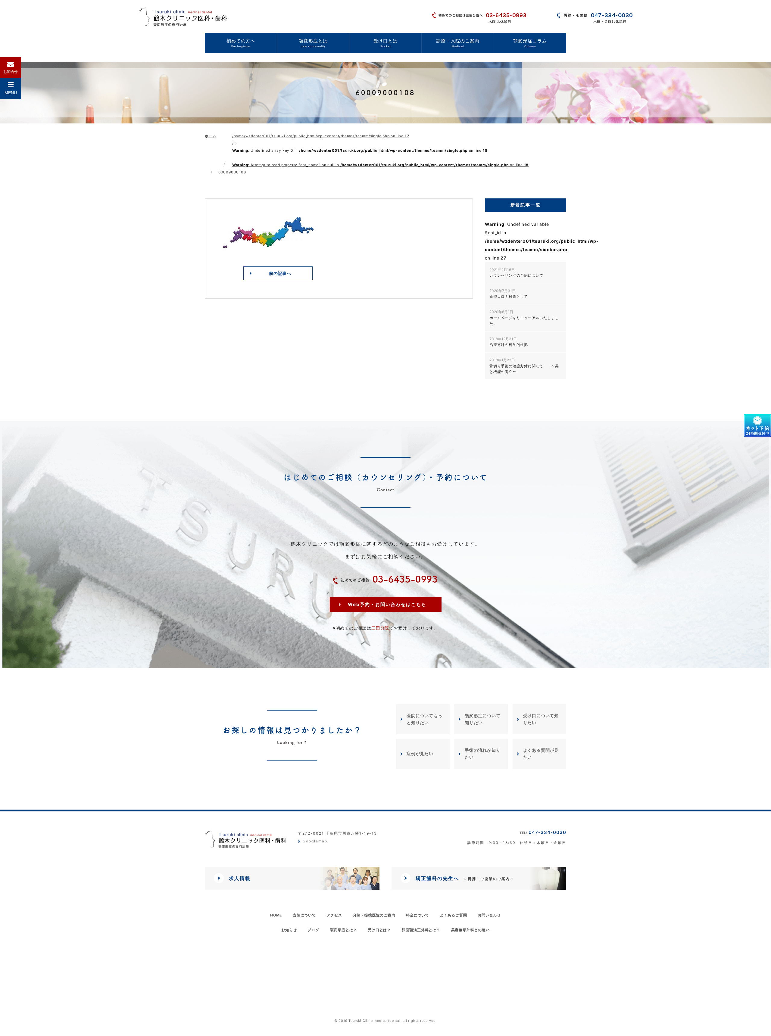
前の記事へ (280, 273)
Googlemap (315, 841)
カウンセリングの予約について (516, 272)
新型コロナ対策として (508, 293)
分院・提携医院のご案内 (374, 915)
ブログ (313, 930)
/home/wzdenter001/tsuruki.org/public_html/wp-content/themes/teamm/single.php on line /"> (380, 150)
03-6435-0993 (389, 578)
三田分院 (380, 627)
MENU (11, 92)
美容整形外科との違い (470, 930)
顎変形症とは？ (343, 930)
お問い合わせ (489, 915)
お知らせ (289, 930)
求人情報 (240, 878)
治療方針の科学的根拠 (508, 342)
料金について (417, 915)
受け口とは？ (379, 930)
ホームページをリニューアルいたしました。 (524, 317)
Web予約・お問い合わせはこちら (387, 604)
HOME (276, 915)
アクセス (334, 915)
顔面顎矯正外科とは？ (421, 930)
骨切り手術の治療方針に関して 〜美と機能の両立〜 (524, 366)
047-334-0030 (543, 832)
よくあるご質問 (453, 915)
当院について (304, 915)
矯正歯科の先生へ (465, 878)
